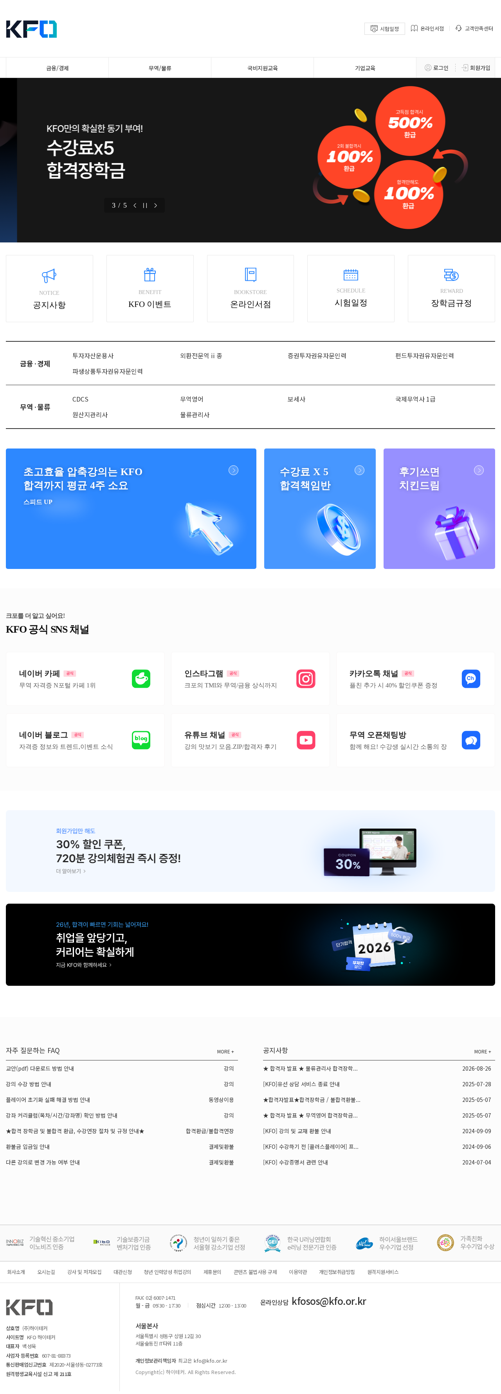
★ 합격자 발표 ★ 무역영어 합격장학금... (310, 1115)
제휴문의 (213, 1272)
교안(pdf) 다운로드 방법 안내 (40, 1068)
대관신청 (123, 1272)
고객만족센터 (479, 28)
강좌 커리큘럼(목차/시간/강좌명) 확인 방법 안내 (61, 1115)
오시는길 (46, 1272)
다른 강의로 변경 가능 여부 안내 (43, 1162)
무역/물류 (160, 68)
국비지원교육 (262, 68)
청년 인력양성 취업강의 (167, 1272)
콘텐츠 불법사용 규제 (255, 1272)
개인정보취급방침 (337, 1272)
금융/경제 (57, 68)
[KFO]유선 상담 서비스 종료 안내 (301, 1084)
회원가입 (480, 68)
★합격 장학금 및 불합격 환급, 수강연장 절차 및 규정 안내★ (75, 1131)
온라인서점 (432, 28)
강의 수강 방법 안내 (28, 1084)
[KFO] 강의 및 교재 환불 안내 (297, 1131)
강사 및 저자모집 (84, 1272)
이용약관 (298, 1272)
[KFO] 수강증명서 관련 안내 (295, 1162)
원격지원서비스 (382, 1272)
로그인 (441, 68)
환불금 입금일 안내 (28, 1146)
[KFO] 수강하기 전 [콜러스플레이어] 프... (311, 1146)
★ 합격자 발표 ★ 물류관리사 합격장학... (310, 1068)
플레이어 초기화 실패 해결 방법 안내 (48, 1099)
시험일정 (389, 28)
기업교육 (365, 68)
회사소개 (16, 1272)
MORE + (225, 1051)
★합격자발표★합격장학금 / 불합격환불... (311, 1099)
